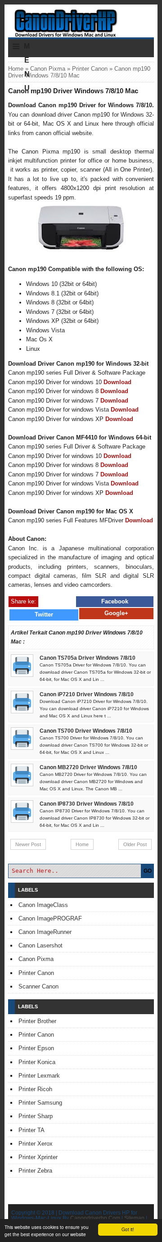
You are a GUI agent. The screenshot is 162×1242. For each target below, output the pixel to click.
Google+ (116, 613)
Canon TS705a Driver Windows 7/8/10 (87, 658)
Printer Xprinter (38, 1157)
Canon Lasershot (40, 945)
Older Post (135, 844)
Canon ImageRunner (45, 932)
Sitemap (134, 1218)
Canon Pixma (47, 68)
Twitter (44, 614)
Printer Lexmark (39, 1075)
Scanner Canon (38, 986)
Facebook (114, 601)
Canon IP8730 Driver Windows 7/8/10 (87, 804)
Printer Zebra (35, 1170)
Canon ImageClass (43, 905)
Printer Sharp (35, 1116)
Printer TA (31, 1130)
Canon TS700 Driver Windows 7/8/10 (86, 731)
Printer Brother (37, 1021)
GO (148, 871)
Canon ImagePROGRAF (50, 918)
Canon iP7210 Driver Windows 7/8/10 (87, 694)
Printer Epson (36, 1048)
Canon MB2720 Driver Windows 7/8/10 (88, 767)
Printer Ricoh (35, 1089)
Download (117, 382)
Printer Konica (36, 1062)
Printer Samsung (40, 1102)
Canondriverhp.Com (95, 1218)
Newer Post (28, 844)
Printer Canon (90, 68)
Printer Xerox (35, 1143)
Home (15, 68)
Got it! (128, 1229)
